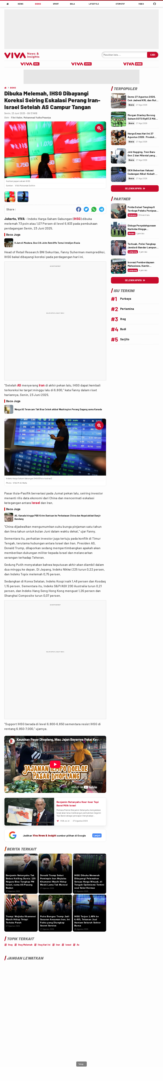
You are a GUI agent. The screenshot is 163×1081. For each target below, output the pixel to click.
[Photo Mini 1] (10, 196)
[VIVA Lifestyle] (81, 64)
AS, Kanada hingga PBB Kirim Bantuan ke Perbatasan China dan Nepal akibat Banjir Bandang (57, 517)
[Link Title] (118, 100)
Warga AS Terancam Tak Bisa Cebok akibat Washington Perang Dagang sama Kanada (58, 409)
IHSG (77, 219)
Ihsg (10, 944)
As (78, 944)
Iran (42, 385)
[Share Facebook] (78, 209)
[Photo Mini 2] (22, 196)
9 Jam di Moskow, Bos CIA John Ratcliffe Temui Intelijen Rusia (47, 243)
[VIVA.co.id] (23, 54)
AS (19, 385)
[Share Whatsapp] (94, 209)
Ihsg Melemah (25, 944)
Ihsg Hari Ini (44, 944)
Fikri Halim (16, 117)
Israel (36, 503)
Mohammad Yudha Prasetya (37, 117)
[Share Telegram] (101, 209)
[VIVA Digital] (30, 64)
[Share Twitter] (86, 209)
